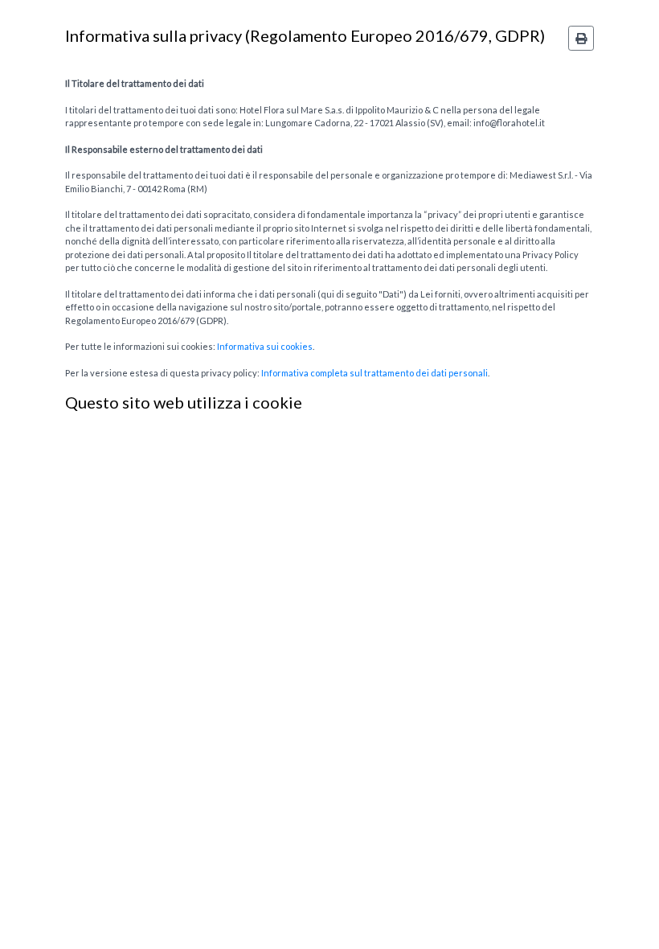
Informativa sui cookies (265, 346)
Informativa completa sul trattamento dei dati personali (374, 373)
